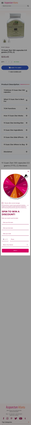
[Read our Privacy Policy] (28, 205)
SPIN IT (15, 250)
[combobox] (5, 239)
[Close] (28, 171)
